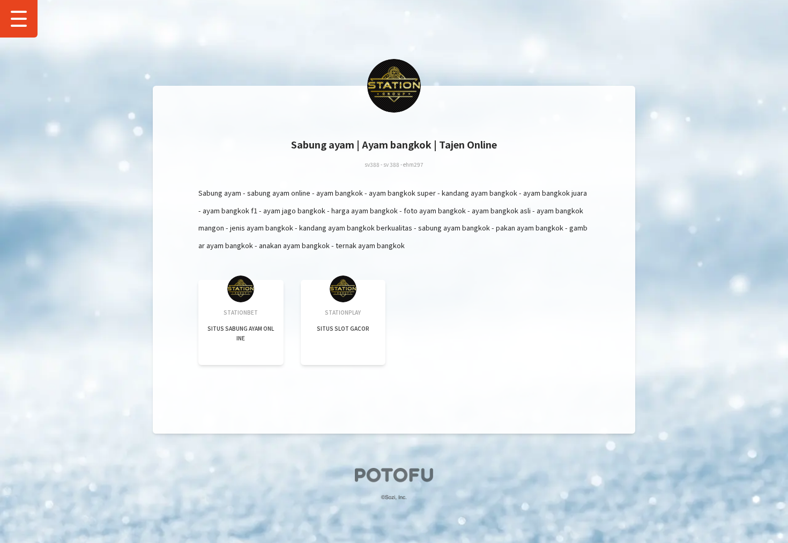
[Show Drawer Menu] (19, 19)
